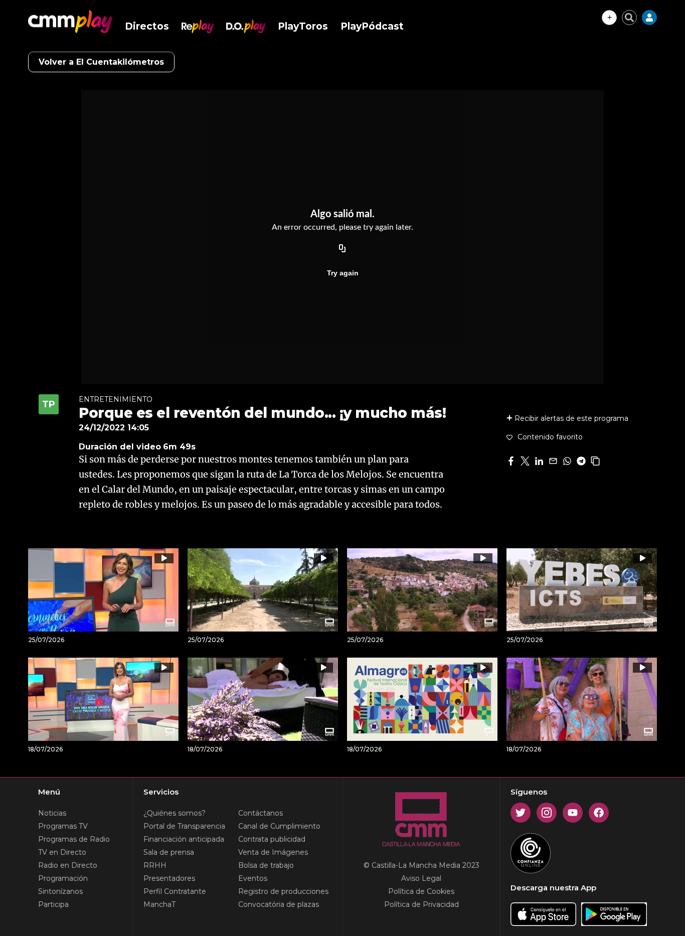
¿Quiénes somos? (174, 813)
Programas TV (63, 826)
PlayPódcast (372, 26)
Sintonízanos (60, 891)
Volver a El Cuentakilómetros (101, 62)
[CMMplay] (70, 21)
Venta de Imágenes (273, 852)
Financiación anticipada (183, 839)
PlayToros (303, 26)
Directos (147, 26)
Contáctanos (260, 813)
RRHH (154, 865)
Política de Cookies (421, 891)
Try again (343, 273)
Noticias (52, 813)
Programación (63, 878)
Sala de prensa (168, 852)
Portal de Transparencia (184, 826)
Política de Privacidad (421, 904)
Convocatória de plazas (278, 904)
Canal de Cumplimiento (279, 826)
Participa (53, 904)
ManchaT (159, 904)
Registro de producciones (283, 891)
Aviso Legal (421, 878)
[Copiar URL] (342, 249)
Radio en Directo (67, 865)
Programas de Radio (74, 839)
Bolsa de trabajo (266, 865)
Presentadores (169, 878)
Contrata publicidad (271, 839)
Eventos (252, 878)
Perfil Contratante (174, 891)
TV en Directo (62, 852)
